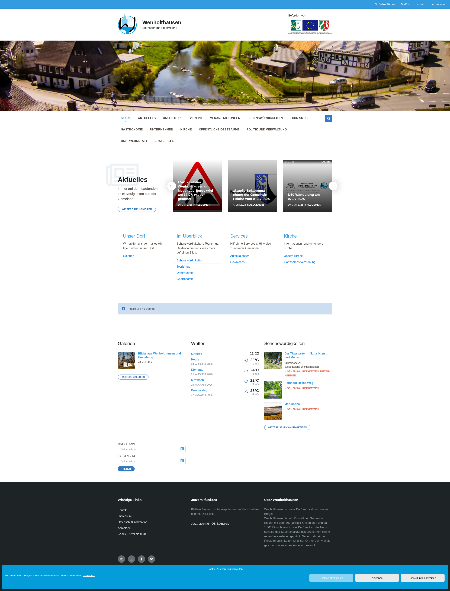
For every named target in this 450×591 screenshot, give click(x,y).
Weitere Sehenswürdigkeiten (287, 427)
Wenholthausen (161, 22)
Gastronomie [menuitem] (132, 129)
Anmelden (124, 528)
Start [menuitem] (126, 118)
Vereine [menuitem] (196, 118)
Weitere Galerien (133, 377)
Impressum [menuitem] (438, 4)
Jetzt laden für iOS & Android (210, 523)
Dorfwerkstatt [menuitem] (134, 140)
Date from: (126, 443)
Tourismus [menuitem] (299, 118)
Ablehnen (377, 577)
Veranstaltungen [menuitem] (225, 118)
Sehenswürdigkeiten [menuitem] (265, 118)
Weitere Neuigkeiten (137, 209)
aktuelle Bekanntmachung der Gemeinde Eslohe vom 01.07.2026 (251, 195)
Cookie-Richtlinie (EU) (132, 534)
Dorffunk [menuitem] (406, 4)
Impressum (124, 516)
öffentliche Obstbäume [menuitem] (219, 129)
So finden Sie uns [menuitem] (385, 4)
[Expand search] (328, 118)
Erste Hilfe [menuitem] (164, 140)
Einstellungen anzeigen (423, 577)
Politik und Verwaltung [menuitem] (267, 129)
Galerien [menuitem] (128, 256)
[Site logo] (127, 33)
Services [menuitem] (239, 236)
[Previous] (171, 186)
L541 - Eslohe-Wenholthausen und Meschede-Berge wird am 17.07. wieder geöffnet (195, 190)
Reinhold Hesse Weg (298, 383)
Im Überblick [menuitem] (189, 236)
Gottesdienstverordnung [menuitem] (299, 262)
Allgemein (203, 204)
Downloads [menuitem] (237, 262)
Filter (126, 468)
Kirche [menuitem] (186, 129)
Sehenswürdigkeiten (303, 371)
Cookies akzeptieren (331, 577)
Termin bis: (126, 455)
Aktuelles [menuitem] (147, 118)
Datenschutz (89, 575)
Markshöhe (292, 404)
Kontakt (122, 510)
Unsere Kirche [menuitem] (293, 256)
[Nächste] (333, 186)
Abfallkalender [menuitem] (239, 256)
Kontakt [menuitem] (421, 4)
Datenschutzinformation (132, 522)
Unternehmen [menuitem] (161, 129)
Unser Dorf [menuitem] (172, 118)
